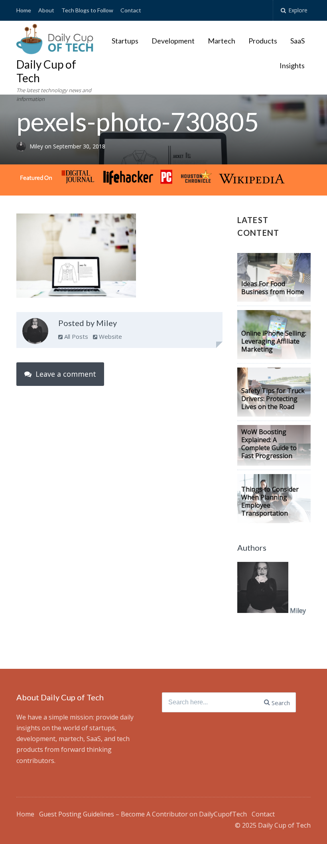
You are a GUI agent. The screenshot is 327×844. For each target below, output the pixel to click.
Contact (130, 10)
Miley (37, 146)
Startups (125, 40)
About (46, 10)
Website (109, 336)
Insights (292, 65)
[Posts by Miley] (35, 333)
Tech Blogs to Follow (87, 10)
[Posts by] (23, 146)
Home (23, 10)
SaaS (297, 40)
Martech (221, 40)
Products (262, 40)
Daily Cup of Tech (46, 71)
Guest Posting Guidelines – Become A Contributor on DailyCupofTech (143, 814)
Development (173, 40)
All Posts (75, 336)
